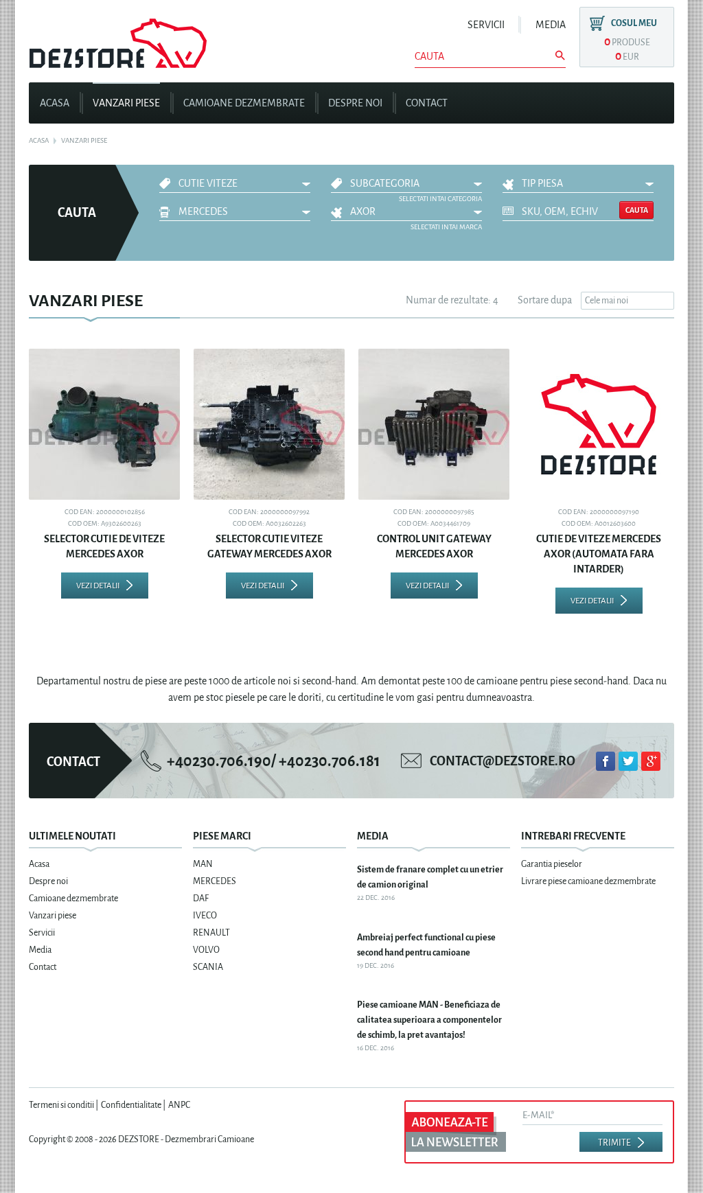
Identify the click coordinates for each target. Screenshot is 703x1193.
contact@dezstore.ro (502, 761)
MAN (203, 864)
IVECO (205, 915)
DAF (201, 898)
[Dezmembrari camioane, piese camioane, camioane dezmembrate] (118, 38)
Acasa (54, 103)
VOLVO (206, 949)
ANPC (179, 1105)
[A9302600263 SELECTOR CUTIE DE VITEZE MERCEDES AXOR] (104, 424)
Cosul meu (634, 23)
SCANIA (208, 967)
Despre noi (355, 103)
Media (550, 25)
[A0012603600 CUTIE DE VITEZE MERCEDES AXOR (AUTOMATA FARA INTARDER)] (598, 424)
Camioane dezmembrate (244, 103)
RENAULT (211, 932)
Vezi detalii (97, 585)
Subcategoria (384, 183)
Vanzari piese (126, 103)
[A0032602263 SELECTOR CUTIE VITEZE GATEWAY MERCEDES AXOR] (269, 424)
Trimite (614, 1142)
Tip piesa (542, 183)
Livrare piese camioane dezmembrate (588, 881)
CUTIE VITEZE (208, 183)
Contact (427, 103)
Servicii (486, 25)
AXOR (363, 211)
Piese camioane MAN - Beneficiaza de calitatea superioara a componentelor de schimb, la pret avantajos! (429, 1020)
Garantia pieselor (551, 864)
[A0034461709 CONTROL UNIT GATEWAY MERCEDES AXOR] (433, 424)
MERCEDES (203, 211)
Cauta (636, 210)
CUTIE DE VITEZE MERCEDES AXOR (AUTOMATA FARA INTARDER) (598, 554)
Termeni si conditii (61, 1105)
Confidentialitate (131, 1105)
